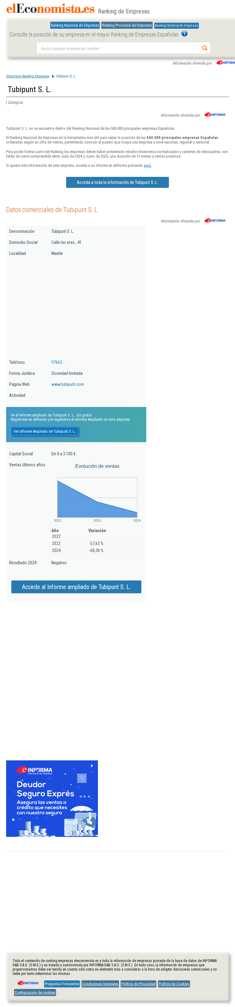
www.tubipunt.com (67, 384)
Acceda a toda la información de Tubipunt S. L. (117, 182)
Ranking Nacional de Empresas (75, 25)
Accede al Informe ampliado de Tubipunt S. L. (76, 587)
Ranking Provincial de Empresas (127, 25)
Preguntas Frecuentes (62, 984)
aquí (148, 165)
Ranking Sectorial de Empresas (176, 26)
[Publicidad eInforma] (52, 836)
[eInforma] (28, 980)
